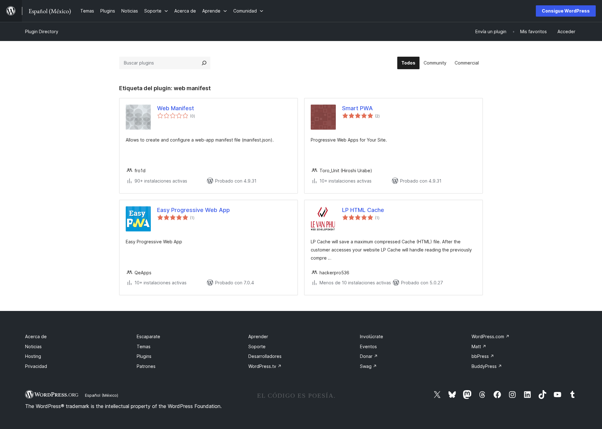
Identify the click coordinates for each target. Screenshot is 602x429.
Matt (479, 346)
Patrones (146, 366)
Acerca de (36, 336)
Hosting (33, 356)
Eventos (368, 346)
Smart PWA (357, 108)
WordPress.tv (265, 366)
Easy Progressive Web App (193, 210)
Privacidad (36, 366)
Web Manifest (175, 108)
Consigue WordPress (566, 10)
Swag (368, 366)
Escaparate (148, 336)
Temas (143, 346)
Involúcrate (371, 336)
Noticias (33, 346)
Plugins (144, 356)
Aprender (258, 336)
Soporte (257, 346)
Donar (369, 356)
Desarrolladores (265, 356)
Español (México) (101, 395)
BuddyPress (487, 366)
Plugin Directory (41, 31)
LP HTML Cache (363, 210)
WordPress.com (491, 336)
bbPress (483, 356)
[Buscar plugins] (204, 63)
